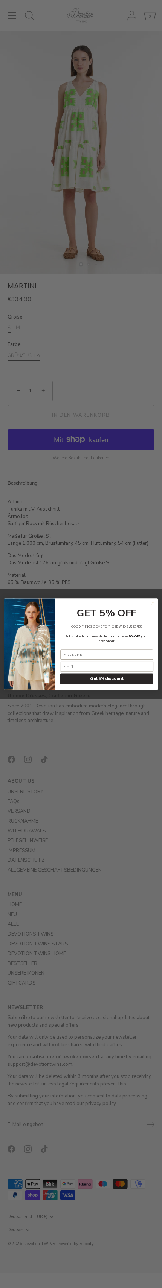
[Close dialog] (153, 603)
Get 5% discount (106, 678)
